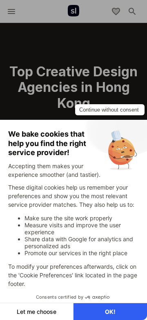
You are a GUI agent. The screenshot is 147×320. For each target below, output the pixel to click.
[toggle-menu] (11, 11)
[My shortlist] (116, 11)
